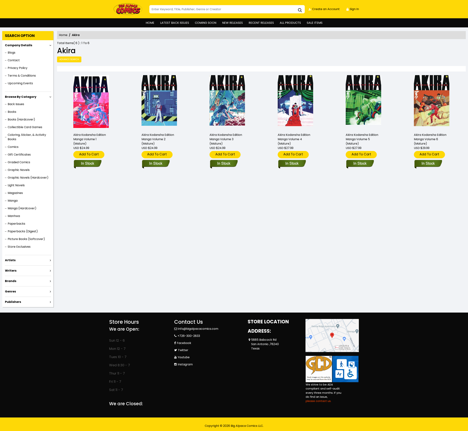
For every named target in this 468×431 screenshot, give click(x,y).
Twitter (183, 350)
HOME (150, 23)
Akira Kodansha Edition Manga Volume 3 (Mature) (226, 139)
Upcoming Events (20, 83)
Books (12, 112)
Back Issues (16, 104)
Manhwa (14, 216)
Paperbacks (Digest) (23, 231)
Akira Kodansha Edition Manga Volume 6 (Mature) (430, 139)
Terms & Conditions (22, 75)
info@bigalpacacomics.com (198, 329)
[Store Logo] (127, 9)
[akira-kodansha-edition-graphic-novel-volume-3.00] (227, 102)
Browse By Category (20, 97)
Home (63, 35)
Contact (14, 60)
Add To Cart (89, 154)
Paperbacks (16, 224)
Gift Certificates (19, 154)
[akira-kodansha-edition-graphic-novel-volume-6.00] (431, 102)
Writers (10, 271)
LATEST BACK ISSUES (174, 23)
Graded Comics (19, 162)
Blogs (11, 52)
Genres (10, 291)
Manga (13, 201)
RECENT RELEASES (261, 23)
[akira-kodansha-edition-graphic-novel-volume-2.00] (159, 102)
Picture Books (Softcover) (26, 239)
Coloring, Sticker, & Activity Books (27, 137)
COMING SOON (205, 23)
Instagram (185, 364)
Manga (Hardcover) (22, 208)
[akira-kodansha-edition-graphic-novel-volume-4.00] (295, 102)
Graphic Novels (19, 170)
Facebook (184, 343)
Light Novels (16, 185)
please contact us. (318, 401)
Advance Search (69, 59)
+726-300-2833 (189, 336)
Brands (10, 281)
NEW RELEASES (232, 23)
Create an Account (325, 9)
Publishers (13, 302)
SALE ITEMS (314, 23)
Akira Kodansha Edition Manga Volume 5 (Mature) (362, 139)
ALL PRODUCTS (290, 23)
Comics (13, 147)
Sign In (354, 9)
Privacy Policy (17, 68)
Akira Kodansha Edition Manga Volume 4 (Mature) (294, 139)
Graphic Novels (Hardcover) (28, 177)
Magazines (15, 193)
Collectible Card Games (25, 127)
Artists (10, 260)
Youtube (184, 357)
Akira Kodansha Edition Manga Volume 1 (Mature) (89, 139)
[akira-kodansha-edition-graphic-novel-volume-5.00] (363, 102)
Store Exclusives (19, 247)
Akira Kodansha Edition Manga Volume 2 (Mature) (157, 139)
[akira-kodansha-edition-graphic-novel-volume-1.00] (91, 102)
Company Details (18, 45)
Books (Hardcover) (21, 119)
